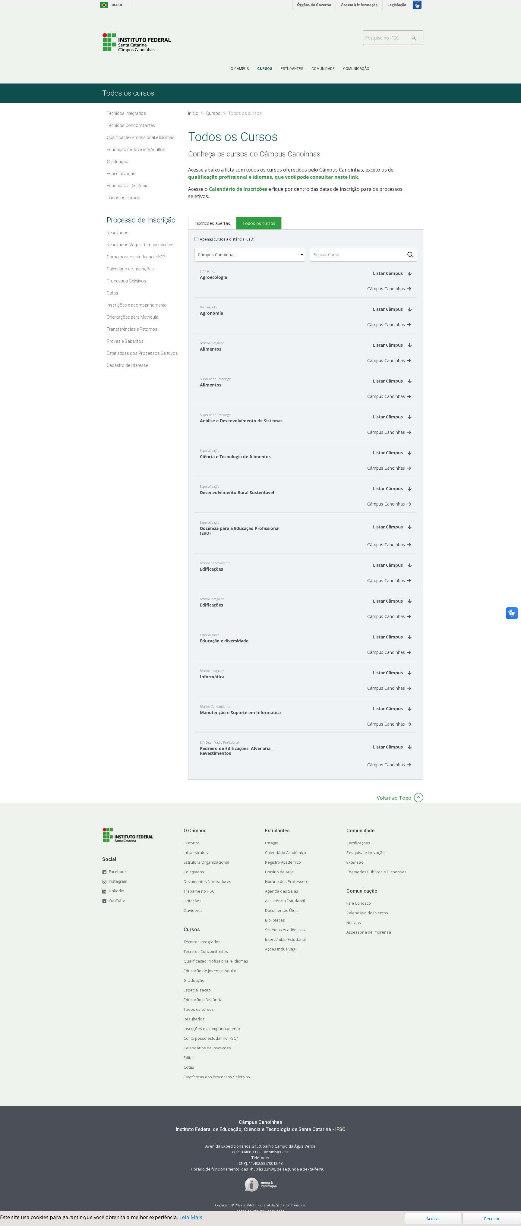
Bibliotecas (275, 920)
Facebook (118, 871)
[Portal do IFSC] (136, 43)
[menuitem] (240, 69)
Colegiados (194, 872)
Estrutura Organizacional (206, 862)
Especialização (197, 990)
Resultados (194, 1019)
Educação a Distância (203, 999)
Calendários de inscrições (207, 1048)
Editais (190, 1057)
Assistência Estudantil (285, 900)
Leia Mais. (191, 1217)
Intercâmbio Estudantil (285, 939)
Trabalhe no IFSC (199, 891)
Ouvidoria (193, 910)
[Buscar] (414, 38)
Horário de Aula (279, 872)
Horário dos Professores (288, 881)
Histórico (192, 843)
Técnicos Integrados (202, 941)
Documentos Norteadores (207, 881)
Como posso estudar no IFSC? (211, 1038)
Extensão (355, 862)
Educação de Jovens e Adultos (211, 970)
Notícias (353, 922)
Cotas (189, 1067)
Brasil (110, 5)
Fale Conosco (358, 903)
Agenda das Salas (281, 891)
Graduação (194, 980)
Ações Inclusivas (280, 949)
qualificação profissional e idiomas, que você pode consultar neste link (273, 177)
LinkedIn (116, 890)
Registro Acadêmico (283, 862)
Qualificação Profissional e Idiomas (216, 961)
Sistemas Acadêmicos (285, 929)
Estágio (271, 843)
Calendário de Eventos (367, 913)
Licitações (192, 900)
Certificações (358, 843)
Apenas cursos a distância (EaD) (227, 239)
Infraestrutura (197, 852)
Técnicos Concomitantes (206, 951)
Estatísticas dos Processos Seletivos (217, 1076)
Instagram (118, 881)
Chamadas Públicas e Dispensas (376, 872)
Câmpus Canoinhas (386, 289)
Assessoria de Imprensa (368, 932)
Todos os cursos (199, 1009)
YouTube (117, 900)
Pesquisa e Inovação (365, 852)
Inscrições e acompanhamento (212, 1028)
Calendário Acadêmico (285, 852)
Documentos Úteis (281, 910)
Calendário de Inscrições (238, 189)
